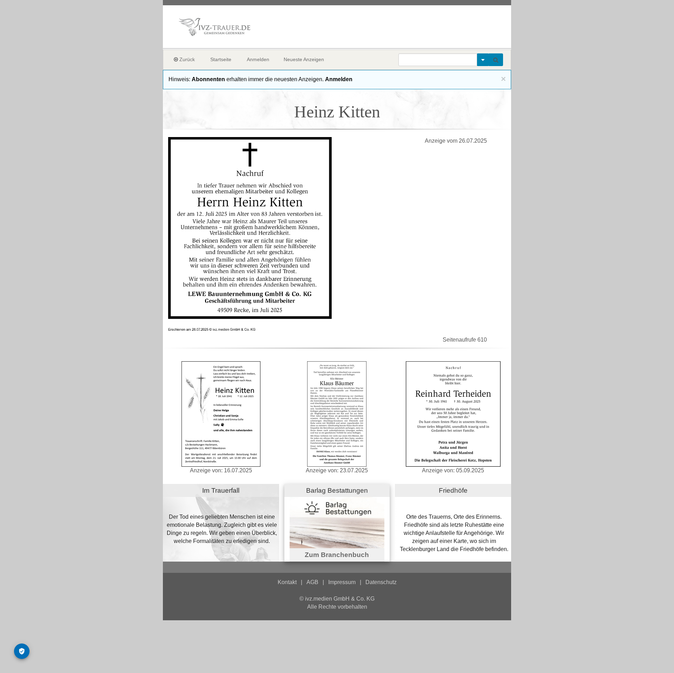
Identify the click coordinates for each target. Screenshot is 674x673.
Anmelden (258, 59)
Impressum (342, 582)
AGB (312, 582)
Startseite (220, 59)
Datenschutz (381, 582)
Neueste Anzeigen (304, 59)
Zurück (186, 59)
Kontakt (287, 582)
